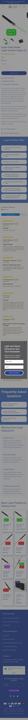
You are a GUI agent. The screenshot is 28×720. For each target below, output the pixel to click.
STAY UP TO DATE (14, 373)
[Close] (25, 343)
